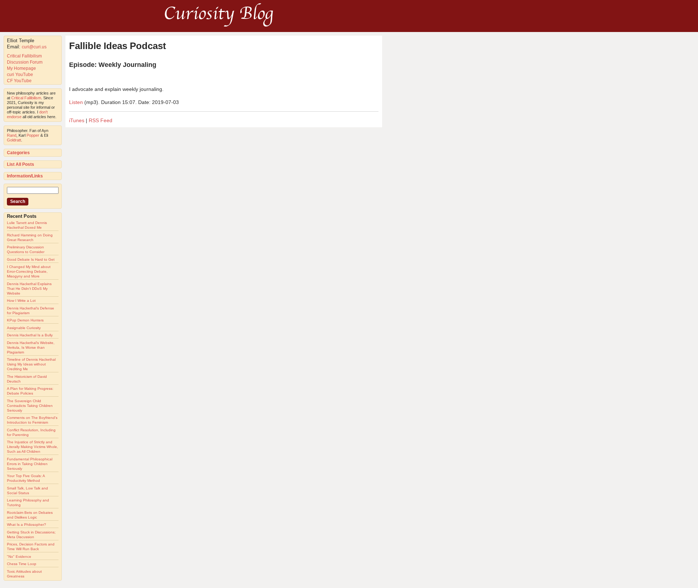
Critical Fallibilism (24, 56)
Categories (18, 152)
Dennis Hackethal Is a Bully (30, 335)
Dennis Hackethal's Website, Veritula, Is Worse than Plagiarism (31, 347)
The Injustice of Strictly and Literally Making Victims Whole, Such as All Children (32, 446)
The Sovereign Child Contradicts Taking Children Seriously (30, 405)
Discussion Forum (25, 62)
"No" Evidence (19, 557)
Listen (76, 102)
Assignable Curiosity (24, 328)
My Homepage (21, 68)
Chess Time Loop (21, 564)
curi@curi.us (34, 46)
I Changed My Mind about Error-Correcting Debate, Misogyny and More (29, 271)
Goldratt (14, 140)
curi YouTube (20, 74)
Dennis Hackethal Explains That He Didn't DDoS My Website (29, 288)
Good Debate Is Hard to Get (31, 259)
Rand (11, 135)
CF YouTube (19, 80)
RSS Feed (100, 120)
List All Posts (20, 164)
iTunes (76, 120)
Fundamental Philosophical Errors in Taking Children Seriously (29, 464)
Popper (33, 135)
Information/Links (25, 176)
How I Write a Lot (21, 301)
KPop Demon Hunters (25, 320)
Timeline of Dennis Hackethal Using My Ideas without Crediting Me (31, 364)
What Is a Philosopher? (26, 525)
